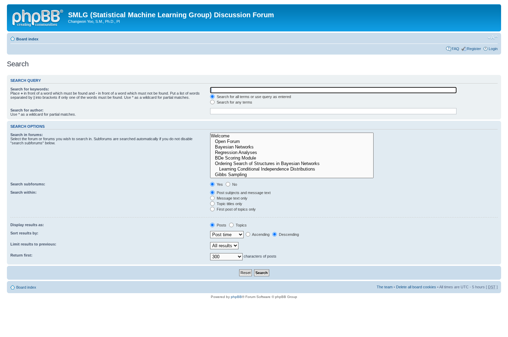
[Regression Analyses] (292, 152)
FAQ (455, 49)
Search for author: (27, 110)
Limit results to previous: (33, 244)
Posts (221, 225)
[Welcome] (292, 136)
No (234, 184)
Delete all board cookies (416, 287)
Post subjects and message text (243, 193)
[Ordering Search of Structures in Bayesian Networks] (292, 163)
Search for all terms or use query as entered (253, 97)
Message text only (231, 198)
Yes (219, 184)
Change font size (493, 38)
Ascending (260, 234)
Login (493, 49)
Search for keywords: (29, 89)
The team (385, 287)
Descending (288, 234)
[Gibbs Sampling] (292, 174)
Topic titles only (229, 204)
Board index (27, 39)
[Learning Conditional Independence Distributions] (292, 169)
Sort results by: (24, 233)
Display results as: (27, 225)
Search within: (23, 192)
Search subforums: (27, 184)
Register (474, 49)
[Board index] (38, 17)
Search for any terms (234, 102)
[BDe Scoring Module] (292, 158)
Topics (241, 225)
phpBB (236, 297)
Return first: (21, 255)
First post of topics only (236, 209)
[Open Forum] (292, 141)
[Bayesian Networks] (292, 147)
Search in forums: (26, 135)
